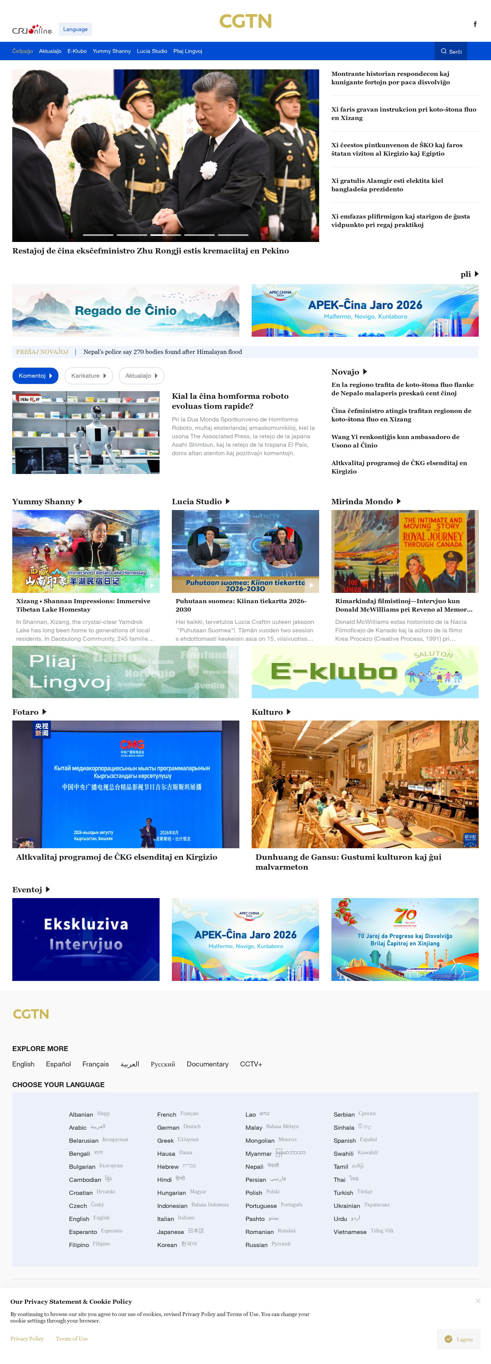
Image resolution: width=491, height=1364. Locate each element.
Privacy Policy (27, 1338)
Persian (266, 1179)
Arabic (87, 1127)
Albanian (89, 1114)
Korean (177, 1245)
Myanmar (276, 1153)
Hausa (174, 1153)
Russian (268, 1245)
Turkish (353, 1192)
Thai (346, 1179)
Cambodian (90, 1179)
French (177, 1114)
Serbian (355, 1114)
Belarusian (98, 1140)
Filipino (89, 1245)
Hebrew (176, 1166)
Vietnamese (364, 1232)
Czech (86, 1205)
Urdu (347, 1218)
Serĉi (455, 51)
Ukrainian (361, 1205)
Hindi (171, 1179)
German (179, 1127)
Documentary (208, 1064)
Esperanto (95, 1232)
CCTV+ (251, 1064)
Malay (272, 1127)
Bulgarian (96, 1166)
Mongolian (271, 1140)
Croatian (92, 1192)
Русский (163, 1064)
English (23, 1064)
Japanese (180, 1232)
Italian (175, 1218)
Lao (258, 1114)
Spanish (355, 1140)
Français (95, 1064)
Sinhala (353, 1127)
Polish (263, 1192)
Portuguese (274, 1205)
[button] (98, 235)
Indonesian (193, 1205)
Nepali (262, 1166)
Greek (177, 1140)
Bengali (86, 1153)
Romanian (270, 1232)
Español (58, 1064)
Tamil (349, 1166)
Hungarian (181, 1192)
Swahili (356, 1153)
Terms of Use (72, 1338)
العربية (129, 1064)
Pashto (262, 1218)
